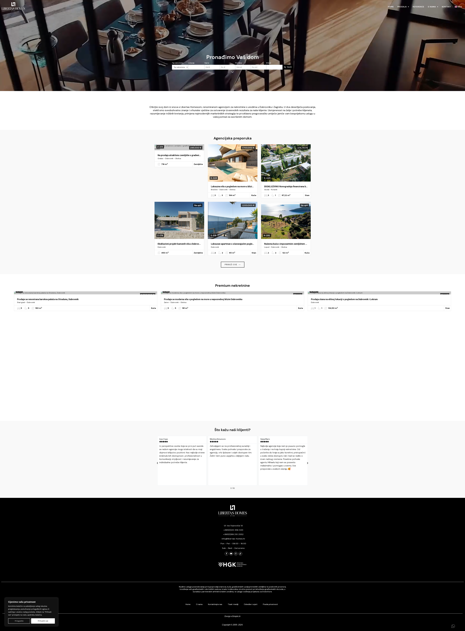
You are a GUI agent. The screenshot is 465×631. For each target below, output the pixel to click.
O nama (432, 7)
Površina (238, 63)
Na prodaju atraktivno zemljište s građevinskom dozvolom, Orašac (179, 155)
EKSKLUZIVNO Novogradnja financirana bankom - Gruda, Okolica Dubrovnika (286, 186)
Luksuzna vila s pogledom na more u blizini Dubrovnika (232, 186)
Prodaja (402, 7)
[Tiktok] (240, 553)
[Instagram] (236, 553)
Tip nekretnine (177, 63)
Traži (289, 67)
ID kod (268, 63)
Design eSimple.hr (232, 616)
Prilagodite (19, 621)
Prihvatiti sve (43, 621)
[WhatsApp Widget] (453, 626)
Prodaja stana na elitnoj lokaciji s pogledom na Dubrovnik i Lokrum (50, 299)
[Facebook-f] (226, 553)
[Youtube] (231, 553)
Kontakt (446, 7)
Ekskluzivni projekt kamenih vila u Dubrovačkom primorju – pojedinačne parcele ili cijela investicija (179, 244)
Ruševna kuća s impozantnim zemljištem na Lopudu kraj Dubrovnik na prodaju (286, 244)
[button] (157, 463)
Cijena (206, 63)
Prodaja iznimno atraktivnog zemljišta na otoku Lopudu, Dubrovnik (344, 299)
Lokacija (191, 63)
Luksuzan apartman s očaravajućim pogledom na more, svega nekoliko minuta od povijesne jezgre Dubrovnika (232, 244)
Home (391, 7)
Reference (418, 7)
